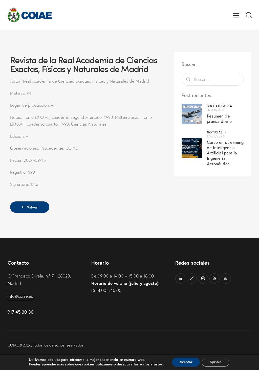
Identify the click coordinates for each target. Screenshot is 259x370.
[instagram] (203, 278)
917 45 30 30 (21, 312)
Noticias (215, 132)
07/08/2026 (216, 110)
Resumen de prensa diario (219, 118)
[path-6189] (192, 278)
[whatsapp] (226, 278)
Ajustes (215, 362)
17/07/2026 (215, 136)
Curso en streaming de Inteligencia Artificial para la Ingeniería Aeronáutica (225, 153)
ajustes (156, 364)
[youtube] (214, 278)
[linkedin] (180, 278)
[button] (236, 14)
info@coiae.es (20, 296)
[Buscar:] (213, 79)
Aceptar (186, 362)
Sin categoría (219, 105)
